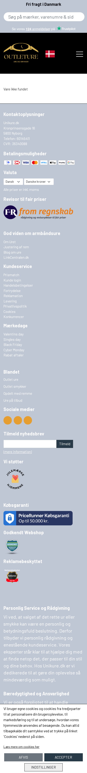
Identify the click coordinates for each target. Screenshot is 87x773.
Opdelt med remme (17, 393)
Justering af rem (16, 247)
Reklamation (13, 296)
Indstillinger (43, 767)
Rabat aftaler (13, 355)
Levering (10, 301)
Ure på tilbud (12, 400)
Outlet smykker (14, 386)
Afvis (23, 757)
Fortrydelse (12, 291)
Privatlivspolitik (15, 306)
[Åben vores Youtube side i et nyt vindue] (7, 420)
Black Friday (12, 344)
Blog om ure (12, 252)
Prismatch (11, 275)
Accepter (63, 757)
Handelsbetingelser (18, 285)
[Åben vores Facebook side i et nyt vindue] (18, 420)
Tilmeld (64, 444)
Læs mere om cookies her (21, 747)
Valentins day (13, 334)
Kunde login (12, 280)
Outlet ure (10, 379)
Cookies (9, 311)
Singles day (12, 339)
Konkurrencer (13, 317)
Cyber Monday (13, 350)
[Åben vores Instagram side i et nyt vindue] (28, 420)
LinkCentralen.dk (16, 257)
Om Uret (9, 242)
